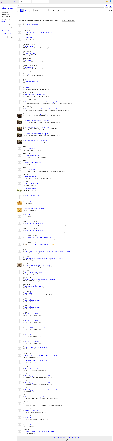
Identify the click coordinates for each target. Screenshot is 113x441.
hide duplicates (6, 16)
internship (5, 26)
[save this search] (110, 6)
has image (5, 12)
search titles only (6, 11)
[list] (18, 10)
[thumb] (21, 10)
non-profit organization (8, 24)
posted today (5, 14)
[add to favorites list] (23, 24)
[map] (28, 10)
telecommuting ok (7, 28)
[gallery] (25, 10)
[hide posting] (30, 26)
